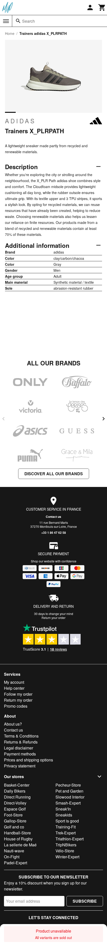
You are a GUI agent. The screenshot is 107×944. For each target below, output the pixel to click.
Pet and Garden (69, 791)
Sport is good (67, 821)
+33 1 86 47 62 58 (53, 532)
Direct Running (17, 797)
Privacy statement (19, 766)
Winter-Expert (67, 857)
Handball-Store (17, 833)
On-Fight (11, 857)
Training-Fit (65, 827)
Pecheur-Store (68, 785)
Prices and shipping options (28, 760)
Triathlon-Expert (69, 839)
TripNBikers (65, 845)
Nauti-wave (14, 851)
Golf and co (14, 827)
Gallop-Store (15, 821)
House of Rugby (18, 839)
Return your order (53, 617)
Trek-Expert (65, 833)
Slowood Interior (69, 797)
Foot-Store (13, 815)
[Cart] (102, 7)
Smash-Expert (68, 803)
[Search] (18, 21)
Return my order (18, 700)
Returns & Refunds (21, 742)
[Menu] (6, 21)
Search (28, 21)
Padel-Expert (15, 863)
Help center (14, 688)
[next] (103, 418)
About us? (13, 724)
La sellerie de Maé (20, 845)
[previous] (3, 418)
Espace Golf (15, 809)
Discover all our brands (53, 473)
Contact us (53, 517)
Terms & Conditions (21, 736)
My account (14, 682)
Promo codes (15, 706)
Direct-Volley (15, 803)
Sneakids (63, 815)
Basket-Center (16, 785)
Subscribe (85, 901)
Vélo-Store (64, 851)
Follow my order (18, 694)
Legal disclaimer (18, 748)
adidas (20, 121)
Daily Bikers (14, 791)
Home (9, 33)
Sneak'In (63, 809)
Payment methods (20, 754)
